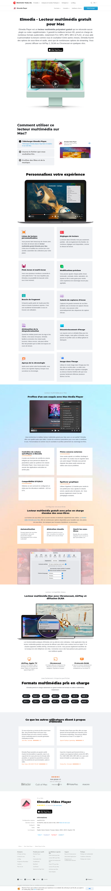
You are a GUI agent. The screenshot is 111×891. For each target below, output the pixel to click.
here (35, 889)
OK (90, 888)
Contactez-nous (21, 863)
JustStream (36, 873)
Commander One (37, 866)
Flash (35, 703)
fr (94, 3)
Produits (36, 3)
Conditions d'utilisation (85, 863)
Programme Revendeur (22, 868)
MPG (45, 709)
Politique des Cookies (85, 866)
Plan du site (20, 873)
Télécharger (91, 8)
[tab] (36, 141)
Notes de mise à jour (64, 830)
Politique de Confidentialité (86, 861)
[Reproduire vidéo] (55, 83)
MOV (74, 709)
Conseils (65, 8)
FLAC (64, 703)
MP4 (45, 703)
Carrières (19, 871)
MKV (25, 703)
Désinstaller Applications (70, 863)
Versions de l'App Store (38, 876)
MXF (84, 703)
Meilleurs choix (76, 8)
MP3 (25, 709)
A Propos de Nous (21, 861)
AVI (74, 703)
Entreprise (65, 3)
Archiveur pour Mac (53, 876)
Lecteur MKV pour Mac (54, 865)
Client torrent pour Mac (54, 862)
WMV (55, 703)
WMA (65, 709)
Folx (34, 863)
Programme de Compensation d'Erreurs (70, 867)
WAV (55, 709)
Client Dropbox (52, 879)
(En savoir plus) (58, 812)
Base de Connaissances (70, 861)
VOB (35, 709)
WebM (84, 709)
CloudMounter (36, 868)
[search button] (91, 3)
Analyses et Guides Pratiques (50, 3)
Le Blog (73, 3)
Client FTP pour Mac (54, 871)
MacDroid (35, 871)
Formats (56, 8)
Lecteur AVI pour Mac (54, 874)
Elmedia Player (22, 8)
